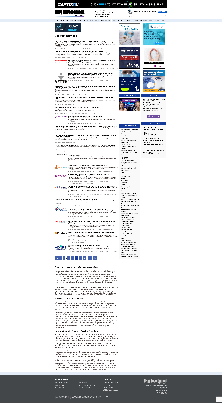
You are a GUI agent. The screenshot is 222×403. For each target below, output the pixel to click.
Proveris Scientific (126, 230)
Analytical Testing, (74, 68)
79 (72, 258)
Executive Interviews (103, 16)
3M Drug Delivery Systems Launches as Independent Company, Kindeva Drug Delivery (91, 233)
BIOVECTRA (124, 158)
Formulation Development (143, 20)
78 (68, 258)
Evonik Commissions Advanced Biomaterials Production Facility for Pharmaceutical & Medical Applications (88, 175)
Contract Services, (67, 48)
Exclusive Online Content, (93, 68)
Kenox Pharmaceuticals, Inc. (129, 195)
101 (90, 258)
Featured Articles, (92, 48)
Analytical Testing (62, 20)
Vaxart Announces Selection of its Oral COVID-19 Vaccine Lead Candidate (77, 107)
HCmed (123, 191)
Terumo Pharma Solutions (128, 242)
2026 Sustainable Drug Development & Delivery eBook (154, 100)
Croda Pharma (125, 170)
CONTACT (106, 389)
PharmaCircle (125, 225)
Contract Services (160, 20)
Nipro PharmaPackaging (128, 217)
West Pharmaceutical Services (130, 254)
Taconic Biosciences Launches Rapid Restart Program (85, 116)
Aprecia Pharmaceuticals (128, 140)
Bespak (123, 156)
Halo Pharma (124, 189)
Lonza (122, 203)
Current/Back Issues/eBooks (105, 12)
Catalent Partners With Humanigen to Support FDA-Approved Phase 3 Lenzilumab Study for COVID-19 (86, 126)
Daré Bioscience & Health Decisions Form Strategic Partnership (87, 166)
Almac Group (124, 138)
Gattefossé (124, 182)
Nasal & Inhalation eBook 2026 (152, 103)
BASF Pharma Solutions (128, 150)
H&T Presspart (125, 187)
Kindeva (123, 197)
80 (76, 258)
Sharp (122, 238)
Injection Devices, (79, 183)
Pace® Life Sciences (127, 221)
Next (95, 258)
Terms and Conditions (103, 396)
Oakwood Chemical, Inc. (128, 219)
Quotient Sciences (126, 232)
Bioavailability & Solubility (79, 20)
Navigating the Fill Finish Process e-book (154, 105)
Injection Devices (118, 20)
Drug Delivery (105, 20)
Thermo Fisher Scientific (128, 244)
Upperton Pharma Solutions (129, 248)
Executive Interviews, (83, 48)
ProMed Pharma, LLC (127, 227)
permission (96, 397)
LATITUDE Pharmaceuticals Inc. (130, 199)
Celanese (123, 166)
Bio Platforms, (59, 48)
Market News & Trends (103, 14)
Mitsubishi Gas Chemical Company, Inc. (128, 210)
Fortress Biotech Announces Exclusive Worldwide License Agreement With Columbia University (91, 154)
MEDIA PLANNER (108, 387)
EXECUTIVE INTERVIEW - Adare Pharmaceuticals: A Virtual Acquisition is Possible (80, 41)
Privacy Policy (93, 396)
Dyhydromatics (125, 176)
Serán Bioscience (126, 236)
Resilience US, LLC (126, 234)
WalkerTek (72, 398)
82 (84, 258)
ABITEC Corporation (127, 132)
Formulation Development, (71, 57)
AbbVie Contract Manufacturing (130, 130)
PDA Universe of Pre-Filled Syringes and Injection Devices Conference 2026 (152, 140)
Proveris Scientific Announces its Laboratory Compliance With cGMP (76, 199)
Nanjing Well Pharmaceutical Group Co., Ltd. (129, 214)
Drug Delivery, (75, 48)
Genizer (123, 185)
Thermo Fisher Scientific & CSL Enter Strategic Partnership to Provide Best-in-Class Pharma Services (92, 60)
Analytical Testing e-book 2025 (152, 108)
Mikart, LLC (124, 207)
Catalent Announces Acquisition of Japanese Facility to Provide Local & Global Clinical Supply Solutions (84, 98)
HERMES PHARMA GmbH (128, 193)
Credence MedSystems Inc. (129, 168)
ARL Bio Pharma (125, 144)
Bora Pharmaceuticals (127, 160)
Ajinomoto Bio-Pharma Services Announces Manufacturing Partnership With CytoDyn (92, 221)
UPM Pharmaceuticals (127, 246)
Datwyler (123, 172)
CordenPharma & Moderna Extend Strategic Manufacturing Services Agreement (79, 51)
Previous (58, 258)
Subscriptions (101, 11)
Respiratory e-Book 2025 (150, 111)
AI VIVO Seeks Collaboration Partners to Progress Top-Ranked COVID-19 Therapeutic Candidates (85, 145)
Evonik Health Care (126, 180)
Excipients (129, 20)
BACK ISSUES (107, 386)
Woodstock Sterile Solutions (129, 256)
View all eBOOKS (153, 116)
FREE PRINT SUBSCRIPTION (111, 391)
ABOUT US (106, 384)
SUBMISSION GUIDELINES (110, 382)
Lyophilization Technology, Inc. (130, 205)
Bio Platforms (94, 20)
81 (80, 258)
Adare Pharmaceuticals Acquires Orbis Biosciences (84, 245)
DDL (122, 174)
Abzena (123, 134)
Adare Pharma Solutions (128, 136)
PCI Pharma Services (127, 223)
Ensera (123, 178)
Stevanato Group (126, 240)
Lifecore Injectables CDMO (129, 201)
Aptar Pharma (125, 142)
